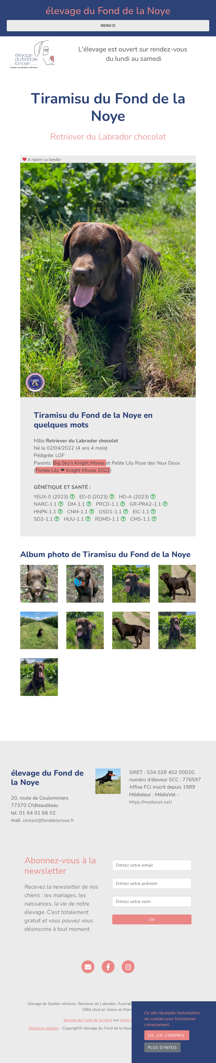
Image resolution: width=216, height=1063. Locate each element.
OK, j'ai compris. (167, 1035)
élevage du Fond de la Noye (108, 10)
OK (152, 919)
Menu (106, 25)
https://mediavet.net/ (150, 802)
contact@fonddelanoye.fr (48, 820)
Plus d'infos (162, 1047)
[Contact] (88, 966)
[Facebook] (108, 966)
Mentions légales (43, 1028)
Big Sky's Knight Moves (79, 463)
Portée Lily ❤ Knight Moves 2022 (72, 470)
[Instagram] (128, 966)
